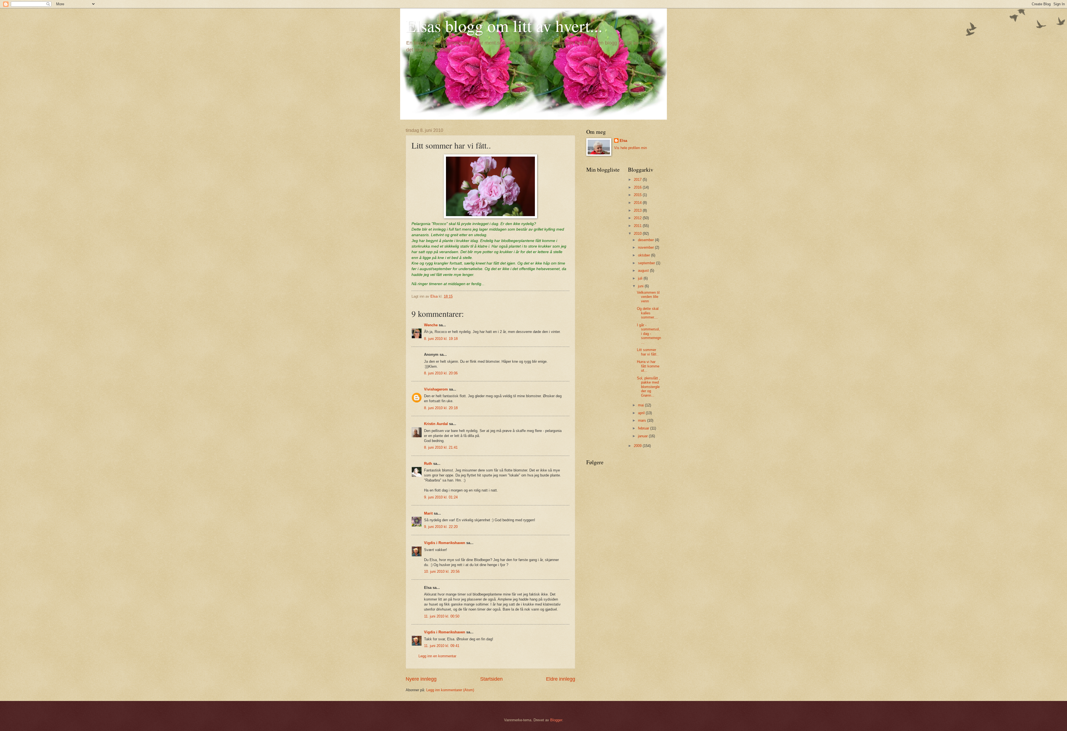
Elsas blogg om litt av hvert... (504, 25)
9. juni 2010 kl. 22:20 (441, 527)
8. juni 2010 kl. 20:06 (441, 373)
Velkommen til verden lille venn (648, 296)
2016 (638, 187)
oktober (644, 255)
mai (641, 405)
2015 (638, 195)
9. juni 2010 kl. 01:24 (441, 497)
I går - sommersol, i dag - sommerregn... (649, 333)
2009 (638, 446)
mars (642, 420)
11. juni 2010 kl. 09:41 (441, 646)
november (646, 247)
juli (641, 278)
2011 (638, 226)
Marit (428, 513)
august (644, 270)
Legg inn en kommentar (437, 656)
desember (646, 240)
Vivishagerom (436, 389)
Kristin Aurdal (436, 424)
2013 (638, 210)
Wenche (431, 325)
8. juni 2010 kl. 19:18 (441, 339)
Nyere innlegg (421, 679)
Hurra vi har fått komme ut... (648, 366)
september (647, 263)
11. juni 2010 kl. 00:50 (441, 616)
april (642, 413)
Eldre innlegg (560, 679)
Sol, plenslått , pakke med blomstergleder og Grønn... (648, 386)
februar (644, 428)
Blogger (556, 720)
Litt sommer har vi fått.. (648, 352)
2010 (638, 233)
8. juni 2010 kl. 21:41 (441, 447)
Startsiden (491, 679)
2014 (638, 203)
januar (643, 436)
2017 (638, 179)
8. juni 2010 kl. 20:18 (441, 408)
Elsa (623, 141)
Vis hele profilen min (630, 148)
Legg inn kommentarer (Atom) (450, 690)
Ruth (428, 463)
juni (641, 286)
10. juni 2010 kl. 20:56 (442, 571)
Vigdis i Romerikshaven (444, 543)
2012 (638, 218)
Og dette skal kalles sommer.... (648, 313)
